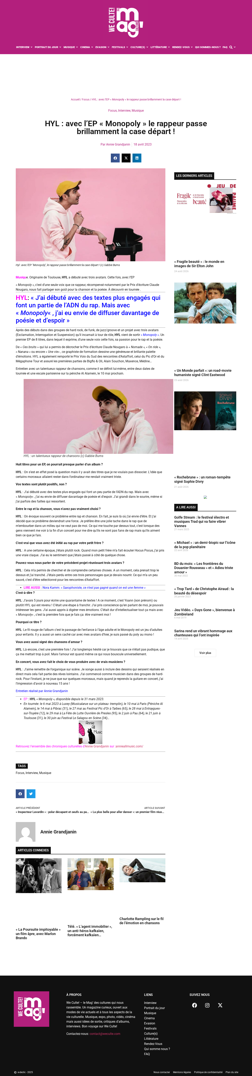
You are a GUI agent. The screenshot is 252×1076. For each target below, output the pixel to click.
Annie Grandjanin (97, 746)
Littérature (151, 1039)
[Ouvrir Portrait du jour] (60, 47)
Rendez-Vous (153, 1044)
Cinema (149, 1018)
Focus (85, 99)
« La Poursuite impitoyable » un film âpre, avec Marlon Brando (38, 933)
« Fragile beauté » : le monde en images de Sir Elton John (199, 264)
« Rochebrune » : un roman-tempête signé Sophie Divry (202, 479)
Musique (138, 110)
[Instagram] (207, 1005)
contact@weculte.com (105, 1034)
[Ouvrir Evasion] (108, 47)
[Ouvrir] (234, 47)
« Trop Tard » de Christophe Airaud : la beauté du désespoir (204, 591)
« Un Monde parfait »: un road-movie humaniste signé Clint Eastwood (203, 372)
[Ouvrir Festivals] (127, 47)
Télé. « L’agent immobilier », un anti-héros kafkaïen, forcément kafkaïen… (90, 930)
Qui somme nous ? (157, 1049)
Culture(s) (151, 1033)
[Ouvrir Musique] (77, 47)
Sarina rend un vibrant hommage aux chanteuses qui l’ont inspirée (203, 633)
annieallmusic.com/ (129, 746)
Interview (124, 110)
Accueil (75, 99)
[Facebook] (194, 1005)
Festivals (150, 1028)
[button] (115, 158)
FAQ (147, 1054)
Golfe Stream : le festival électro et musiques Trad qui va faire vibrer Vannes (201, 521)
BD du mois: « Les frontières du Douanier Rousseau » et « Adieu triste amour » (203, 568)
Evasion (149, 1023)
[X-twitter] (220, 1005)
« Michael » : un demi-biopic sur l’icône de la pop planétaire (204, 544)
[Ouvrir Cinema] (92, 47)
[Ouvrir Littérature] (169, 47)
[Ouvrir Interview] (31, 47)
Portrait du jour (154, 1008)
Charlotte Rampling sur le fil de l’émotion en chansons (142, 921)
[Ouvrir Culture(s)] (147, 47)
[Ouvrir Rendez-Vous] (192, 47)
